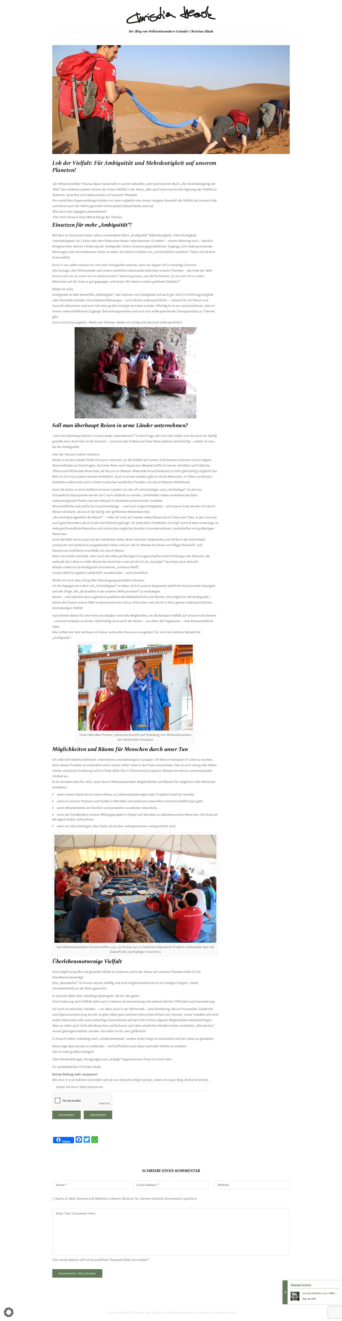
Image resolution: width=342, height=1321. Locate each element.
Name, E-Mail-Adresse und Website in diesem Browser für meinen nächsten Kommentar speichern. (127, 1198)
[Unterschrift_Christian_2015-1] (171, 15)
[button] (8, 1312)
